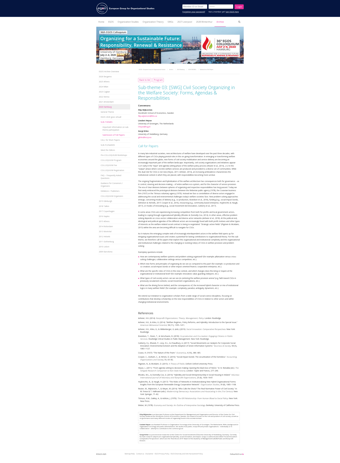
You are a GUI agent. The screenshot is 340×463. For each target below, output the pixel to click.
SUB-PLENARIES (108, 145)
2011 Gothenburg (106, 241)
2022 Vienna (104, 96)
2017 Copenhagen (106, 211)
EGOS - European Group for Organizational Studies (152, 69)
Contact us (140, 454)
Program (158, 79)
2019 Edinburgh (105, 201)
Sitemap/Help (130, 454)
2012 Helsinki (104, 236)
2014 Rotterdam (106, 226)
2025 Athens (104, 81)
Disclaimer (149, 454)
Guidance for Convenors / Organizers (112, 184)
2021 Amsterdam (106, 102)
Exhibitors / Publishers (110, 191)
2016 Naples (104, 216)
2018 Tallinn (104, 206)
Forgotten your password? (193, 12)
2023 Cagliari (104, 91)
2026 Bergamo (105, 76)
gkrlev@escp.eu (144, 137)
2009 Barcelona (105, 251)
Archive (171, 69)
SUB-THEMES (106, 122)
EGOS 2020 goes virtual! (111, 117)
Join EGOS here (232, 12)
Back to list (144, 79)
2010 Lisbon (104, 246)
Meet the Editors (108, 150)
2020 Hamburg (105, 107)
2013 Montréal (105, 231)
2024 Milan (103, 86)
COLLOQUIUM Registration (112, 170)
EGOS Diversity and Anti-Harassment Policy (187, 454)
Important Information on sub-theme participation (116, 128)
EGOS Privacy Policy (162, 454)
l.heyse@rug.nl (144, 126)
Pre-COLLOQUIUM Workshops (114, 155)
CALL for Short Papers (110, 140)
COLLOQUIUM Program (111, 160)
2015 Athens (104, 221)
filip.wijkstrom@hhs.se (147, 116)
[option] (170, 45)
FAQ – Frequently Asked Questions (111, 176)
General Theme (107, 112)
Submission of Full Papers (114, 135)
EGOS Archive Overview (109, 71)
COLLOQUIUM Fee (109, 165)
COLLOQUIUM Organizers (112, 196)
